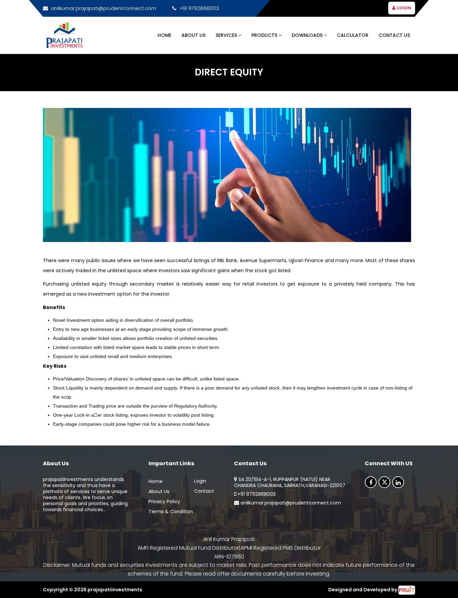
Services (227, 35)
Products (265, 35)
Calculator (352, 35)
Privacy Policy (164, 501)
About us (159, 491)
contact (204, 491)
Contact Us (394, 35)
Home (164, 35)
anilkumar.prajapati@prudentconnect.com (103, 8)
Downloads (308, 35)
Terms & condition (171, 511)
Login (404, 8)
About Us (193, 35)
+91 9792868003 (199, 8)
